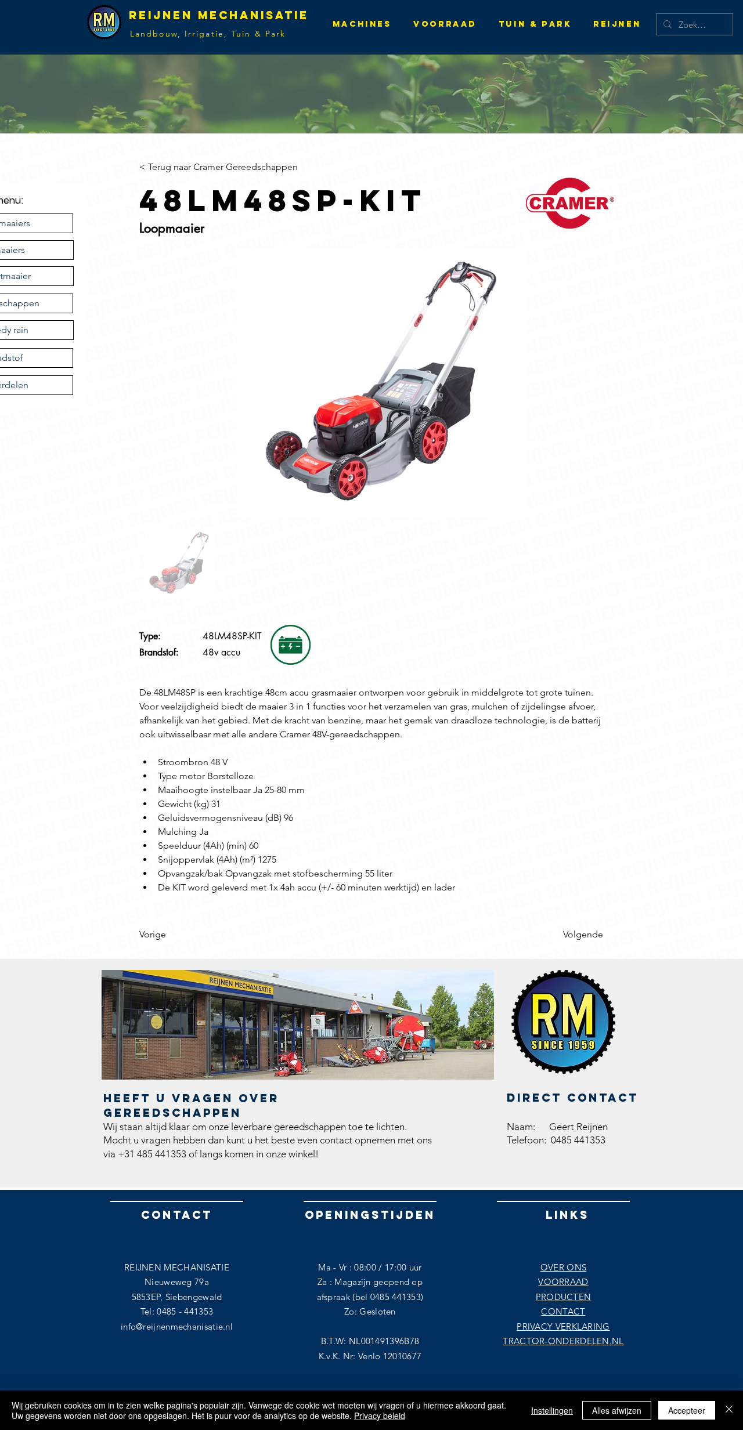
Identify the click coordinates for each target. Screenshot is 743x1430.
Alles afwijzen (616, 1410)
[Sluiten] (729, 1410)
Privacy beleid (379, 1415)
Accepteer (686, 1410)
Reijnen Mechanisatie (219, 15)
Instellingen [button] (552, 1410)
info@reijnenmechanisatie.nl (177, 1326)
